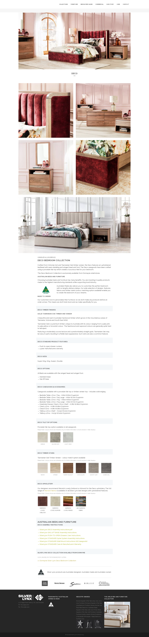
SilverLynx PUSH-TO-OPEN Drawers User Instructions (60, 535)
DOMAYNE (81, 553)
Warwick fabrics (50, 491)
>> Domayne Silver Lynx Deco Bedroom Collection (57, 561)
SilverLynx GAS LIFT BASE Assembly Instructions (58, 532)
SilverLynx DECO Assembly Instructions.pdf (56, 529)
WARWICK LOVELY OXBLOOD (43, 510)
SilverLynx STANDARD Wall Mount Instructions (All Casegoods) (63, 541)
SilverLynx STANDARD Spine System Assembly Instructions (62, 538)
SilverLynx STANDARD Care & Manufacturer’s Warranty (60, 544)
